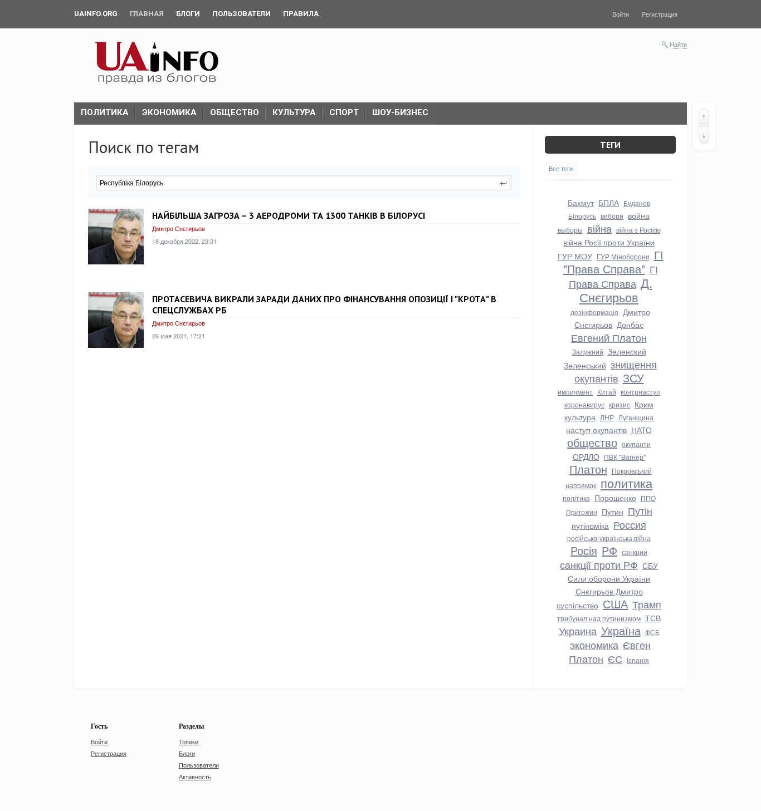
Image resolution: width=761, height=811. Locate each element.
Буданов (636, 203)
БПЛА (608, 202)
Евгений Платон (609, 337)
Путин (612, 511)
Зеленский (627, 351)
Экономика (169, 112)
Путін (640, 510)
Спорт (344, 112)
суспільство (577, 605)
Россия (629, 524)
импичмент (575, 391)
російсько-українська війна (609, 538)
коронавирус (584, 404)
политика (626, 482)
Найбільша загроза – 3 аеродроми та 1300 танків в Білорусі (288, 215)
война (639, 215)
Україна (621, 630)
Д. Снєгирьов (615, 290)
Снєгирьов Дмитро (609, 591)
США (615, 604)
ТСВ (653, 617)
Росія (583, 550)
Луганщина (635, 417)
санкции (634, 552)
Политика (105, 112)
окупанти (636, 444)
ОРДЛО (586, 456)
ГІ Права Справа (613, 276)
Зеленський (585, 365)
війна (599, 228)
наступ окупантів (596, 429)
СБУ (650, 565)
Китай (606, 391)
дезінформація (594, 312)
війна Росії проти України (609, 242)
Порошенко (615, 497)
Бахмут (581, 202)
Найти (678, 44)
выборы (570, 229)
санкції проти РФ (599, 564)
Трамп (646, 604)
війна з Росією (638, 229)
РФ (609, 550)
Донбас (630, 324)
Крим (644, 404)
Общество (234, 112)
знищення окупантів (615, 371)
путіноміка (590, 525)
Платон (588, 469)
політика (576, 498)
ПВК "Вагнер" (625, 456)
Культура (294, 112)
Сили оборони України (609, 578)
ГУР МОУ (575, 256)
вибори (612, 215)
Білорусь (582, 215)
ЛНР (607, 417)
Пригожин (581, 512)
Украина (578, 630)
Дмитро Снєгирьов (178, 228)
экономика (594, 644)
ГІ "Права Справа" (613, 262)
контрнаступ (640, 391)
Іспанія (638, 660)
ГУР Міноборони (623, 256)
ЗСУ (633, 378)
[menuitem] (96, 14)
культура (580, 416)
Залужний (587, 351)
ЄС (615, 658)
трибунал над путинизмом (599, 618)
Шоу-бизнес (400, 112)
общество (592, 442)
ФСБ (652, 632)
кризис (619, 404)
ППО (648, 498)
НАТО (641, 429)
